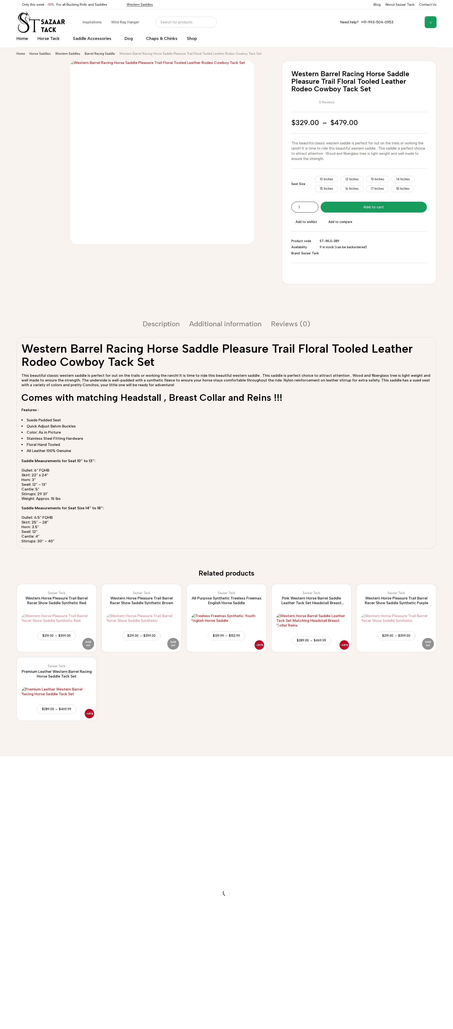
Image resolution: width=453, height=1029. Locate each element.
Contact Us (427, 5)
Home (21, 53)
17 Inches (377, 188)
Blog (377, 5)
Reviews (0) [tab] (290, 324)
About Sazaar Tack (399, 5)
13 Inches (377, 179)
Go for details (11, 790)
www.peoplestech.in (52, 1021)
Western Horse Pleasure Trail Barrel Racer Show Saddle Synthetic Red (56, 600)
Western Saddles (140, 5)
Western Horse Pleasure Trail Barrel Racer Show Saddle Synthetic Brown (141, 600)
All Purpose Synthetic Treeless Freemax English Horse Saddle (226, 600)
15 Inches (326, 188)
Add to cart (373, 207)
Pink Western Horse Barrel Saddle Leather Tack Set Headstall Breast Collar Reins (311, 603)
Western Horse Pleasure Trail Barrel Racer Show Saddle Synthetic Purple (396, 600)
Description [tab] (161, 324)
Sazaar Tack (310, 253)
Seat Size (298, 184)
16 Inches (352, 188)
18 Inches (403, 188)
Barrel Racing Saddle (100, 53)
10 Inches (326, 179)
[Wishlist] (417, 22)
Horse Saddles (40, 53)
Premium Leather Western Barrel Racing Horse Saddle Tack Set (57, 673)
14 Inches (403, 179)
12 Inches (352, 179)
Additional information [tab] (225, 324)
